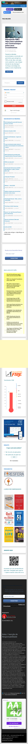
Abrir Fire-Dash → (14, 112)
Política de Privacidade (15, 693)
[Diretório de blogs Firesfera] (14, 474)
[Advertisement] (14, 354)
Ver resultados (14, 460)
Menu (23, 6)
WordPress (5, 740)
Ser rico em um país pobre (13, 452)
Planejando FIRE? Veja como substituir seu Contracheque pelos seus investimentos (13, 43)
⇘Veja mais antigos (9, 232)
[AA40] (14, 2)
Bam (11, 740)
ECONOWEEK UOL (7, 620)
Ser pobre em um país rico (13, 454)
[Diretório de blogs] (8, 481)
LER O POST (9, 72)
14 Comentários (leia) (11, 51)
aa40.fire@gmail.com (7, 738)
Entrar (14, 105)
